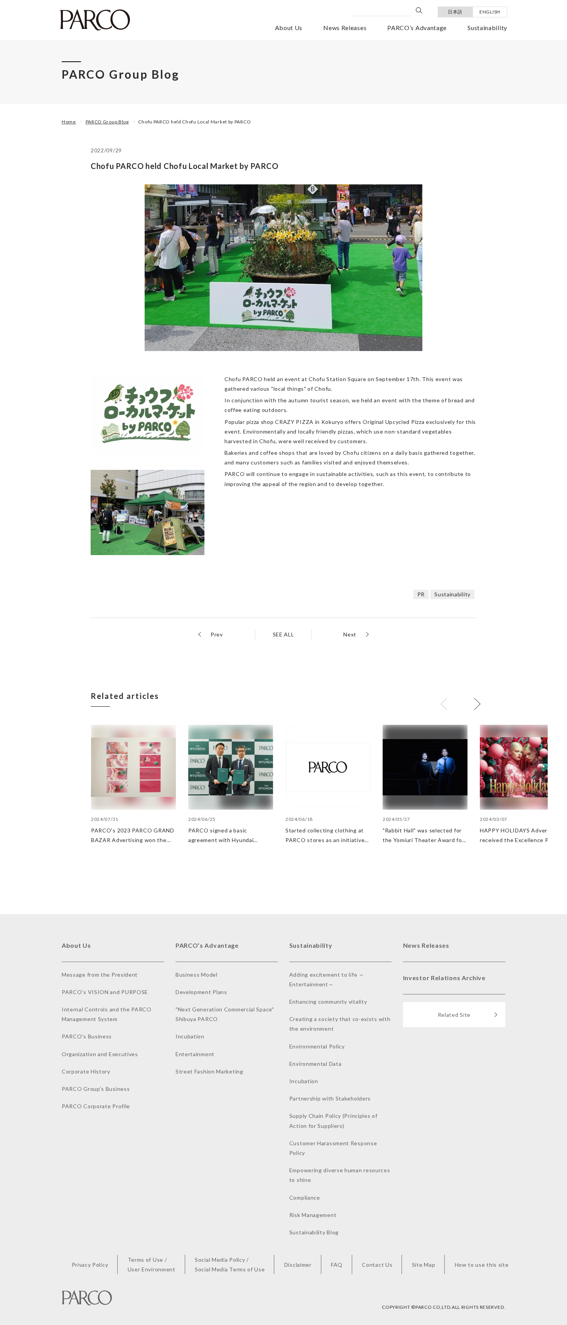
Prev (217, 634)
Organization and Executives (100, 1054)
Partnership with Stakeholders (330, 1098)
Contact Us (377, 1264)
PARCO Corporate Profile (96, 1106)
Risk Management (313, 1215)
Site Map (423, 1264)
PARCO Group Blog (107, 122)
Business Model (197, 974)
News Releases (344, 27)
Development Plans (201, 992)
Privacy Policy (90, 1264)
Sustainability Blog (314, 1232)
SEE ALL (283, 634)
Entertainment (195, 1054)
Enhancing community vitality (328, 1001)
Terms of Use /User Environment (152, 1264)
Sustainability (487, 27)
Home (69, 122)
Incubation (190, 1036)
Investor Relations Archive (444, 977)
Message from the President (100, 974)
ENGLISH (489, 12)
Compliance (304, 1197)
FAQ (337, 1264)
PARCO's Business (87, 1036)
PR (421, 594)
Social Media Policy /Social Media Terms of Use (230, 1264)
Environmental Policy (317, 1046)
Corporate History (86, 1071)
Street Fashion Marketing (209, 1071)
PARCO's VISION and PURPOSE (105, 992)
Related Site (454, 1014)
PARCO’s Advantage (417, 27)
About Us (289, 27)
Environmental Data (315, 1063)
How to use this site (482, 1264)
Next (349, 634)
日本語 (455, 12)
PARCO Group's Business (96, 1088)
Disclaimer (298, 1264)
